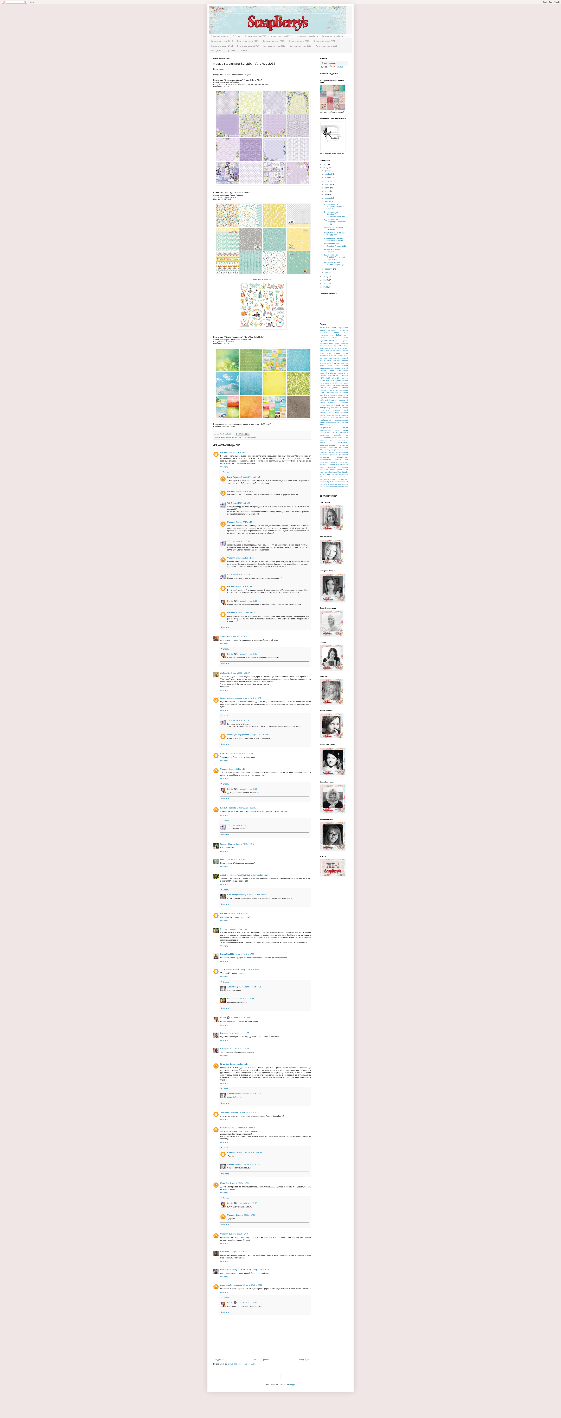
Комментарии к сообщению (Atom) (242, 1364)
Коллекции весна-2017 (255, 36)
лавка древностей (327, 383)
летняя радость (326, 385)
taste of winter (325, 487)
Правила (231, 51)
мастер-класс (335, 390)
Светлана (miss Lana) (236, 895)
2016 (325, 168)
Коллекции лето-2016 (332, 36)
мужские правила (327, 398)
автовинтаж (324, 328)
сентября (329, 181)
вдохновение (328, 340)
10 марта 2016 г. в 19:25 (239, 1033)
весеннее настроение (329, 343)
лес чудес (238, 437)
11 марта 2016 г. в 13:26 (251, 1164)
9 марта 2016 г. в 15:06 (238, 769)
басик (322, 337)
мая (326, 195)
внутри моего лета (333, 348)
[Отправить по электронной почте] (237, 434)
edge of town (325, 474)
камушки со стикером (338, 375)
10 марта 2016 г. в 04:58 (237, 929)
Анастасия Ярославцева (231, 1285)
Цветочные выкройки (328, 462)
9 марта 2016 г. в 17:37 (240, 720)
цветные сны (341, 460)
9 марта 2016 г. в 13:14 (240, 637)
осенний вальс (326, 412)
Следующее (219, 1360)
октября (328, 177)
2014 (325, 280)
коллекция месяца (329, 378)
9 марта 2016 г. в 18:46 (245, 844)
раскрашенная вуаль (338, 425)
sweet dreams (342, 484)
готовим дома (341, 353)
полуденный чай (341, 417)
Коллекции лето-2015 (299, 41)
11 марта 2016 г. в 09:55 (252, 1153)
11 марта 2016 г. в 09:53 (259, 735)
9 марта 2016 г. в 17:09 (240, 503)
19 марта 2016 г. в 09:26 (252, 1285)
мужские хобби (342, 398)
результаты (325, 427)
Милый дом (324, 395)
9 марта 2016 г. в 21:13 (240, 575)
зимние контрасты (335, 368)
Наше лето (334, 400)
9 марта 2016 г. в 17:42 (245, 558)
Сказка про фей (336, 437)
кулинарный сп (326, 380)
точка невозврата (341, 452)
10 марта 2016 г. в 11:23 (247, 601)
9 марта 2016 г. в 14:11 (252, 698)
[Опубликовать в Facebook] (245, 434)
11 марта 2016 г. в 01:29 (249, 1112)
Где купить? (216, 51)
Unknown (224, 452)
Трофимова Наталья (229, 1112)
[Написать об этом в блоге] (240, 434)
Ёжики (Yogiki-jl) (227, 954)
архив (332, 335)
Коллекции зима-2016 (247, 41)
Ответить (224, 467)
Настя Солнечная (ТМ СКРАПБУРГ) (235, 1270)
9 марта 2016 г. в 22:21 (245, 586)
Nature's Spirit (325, 482)
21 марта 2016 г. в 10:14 (247, 1303)
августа (328, 184)
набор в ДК (324, 400)
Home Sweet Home (334, 477)
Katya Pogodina (233, 477)
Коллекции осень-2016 (307, 36)
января (328, 272)
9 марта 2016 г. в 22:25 (260, 875)
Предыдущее (304, 1360)
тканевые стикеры (327, 452)
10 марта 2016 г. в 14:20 (246, 613)
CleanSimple (342, 472)
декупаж (340, 355)
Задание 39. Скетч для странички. (333, 228)
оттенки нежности (341, 412)
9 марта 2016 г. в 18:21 (246, 808)
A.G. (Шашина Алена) (229, 970)
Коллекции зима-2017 (281, 36)
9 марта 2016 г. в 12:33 (238, 452)
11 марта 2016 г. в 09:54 (245, 1128)
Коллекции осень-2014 (222, 46)
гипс (329, 353)
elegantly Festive (338, 474)
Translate (339, 67)
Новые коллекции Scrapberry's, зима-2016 (335, 245)
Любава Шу (225, 673)
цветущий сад (333, 465)
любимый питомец (340, 385)
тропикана (324, 455)
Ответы (226, 472)
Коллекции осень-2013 (274, 46)
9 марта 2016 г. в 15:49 (245, 491)
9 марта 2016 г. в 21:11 (240, 825)
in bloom (345, 477)
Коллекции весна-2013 (300, 46)
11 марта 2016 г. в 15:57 (247, 1203)
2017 (325, 164)
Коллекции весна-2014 (248, 46)
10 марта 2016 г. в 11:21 (247, 654)
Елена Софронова (228, 808)
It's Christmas (324, 479)
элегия (332, 470)
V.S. (228, 503)
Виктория (224, 1033)
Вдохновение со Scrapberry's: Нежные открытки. (334, 207)
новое (322, 405)
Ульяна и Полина (227, 844)
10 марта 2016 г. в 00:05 (239, 914)
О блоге (236, 36)
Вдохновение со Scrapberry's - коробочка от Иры (335, 222)
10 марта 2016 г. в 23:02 (251, 1093)
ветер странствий (335, 346)
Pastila (230, 601)
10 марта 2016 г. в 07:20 (244, 954)
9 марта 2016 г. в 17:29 (245, 522)
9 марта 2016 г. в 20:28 (235, 859)
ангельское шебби (329, 333)
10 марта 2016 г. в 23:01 (251, 987)
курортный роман (340, 380)
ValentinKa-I (225, 637)
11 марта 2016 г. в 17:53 (245, 1215)
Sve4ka (223, 929)
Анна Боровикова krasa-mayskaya (235, 875)
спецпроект (342, 442)
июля (327, 188)
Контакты (243, 51)
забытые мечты (325, 363)
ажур (334, 328)
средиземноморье (327, 445)
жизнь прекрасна (227, 437)
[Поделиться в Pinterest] (248, 434)
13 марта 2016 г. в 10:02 (261, 1270)
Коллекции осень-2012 (326, 46)
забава (345, 361)
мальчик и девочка (329, 388)
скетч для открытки (333, 440)
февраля (329, 269)
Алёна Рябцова (234, 987)
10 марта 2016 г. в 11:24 (240, 1018)
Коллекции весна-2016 (222, 41)
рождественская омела (330, 430)
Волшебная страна (333, 351)
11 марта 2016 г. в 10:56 (244, 999)
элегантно (324, 470)
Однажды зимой (340, 410)
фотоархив (324, 457)
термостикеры (342, 450)
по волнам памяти (333, 415)
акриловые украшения (338, 330)
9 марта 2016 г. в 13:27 (240, 673)
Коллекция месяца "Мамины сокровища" (334, 264)
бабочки (339, 335)
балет (345, 335)
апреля (328, 198)
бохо (346, 337)
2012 (325, 287)
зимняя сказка (334, 370)
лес (336, 383)
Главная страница (219, 36)
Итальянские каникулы (335, 373)
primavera (323, 484)
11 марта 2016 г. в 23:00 (239, 1252)
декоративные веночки (328, 355)
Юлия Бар (224, 1064)
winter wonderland (336, 487)
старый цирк (332, 447)
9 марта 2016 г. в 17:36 (240, 541)
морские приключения (339, 395)
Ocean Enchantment (340, 482)
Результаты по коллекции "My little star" (335, 234)
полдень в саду (327, 418)
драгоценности (334, 358)
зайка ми (344, 363)
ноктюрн (335, 408)
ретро (345, 427)
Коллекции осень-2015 (273, 41)
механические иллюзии (337, 393)
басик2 (334, 337)
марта (327, 201)
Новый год (330, 405)
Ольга (223, 859)
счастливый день (249, 437)
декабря (328, 171)
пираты (322, 415)
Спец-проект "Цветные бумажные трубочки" (334, 239)
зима (322, 365)
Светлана (224, 1252)
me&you (333, 479)
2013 (325, 284)
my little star (343, 479)
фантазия (333, 455)
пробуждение (325, 420)
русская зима (325, 433)
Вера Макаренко (227, 1128)
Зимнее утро (332, 365)
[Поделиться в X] (242, 434)
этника (339, 469)
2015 (325, 277)
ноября (328, 174)
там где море (330, 450)
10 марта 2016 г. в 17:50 (256, 895)
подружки (344, 415)
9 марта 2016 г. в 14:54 (250, 477)
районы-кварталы (332, 422)
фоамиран (343, 455)
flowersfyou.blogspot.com (231, 698)
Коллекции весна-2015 (324, 41)
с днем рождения (339, 433)
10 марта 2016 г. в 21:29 (240, 1064)
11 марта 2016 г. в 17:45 (238, 1234)
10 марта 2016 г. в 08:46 (249, 970)
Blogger (292, 1385)
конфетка (344, 378)
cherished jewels (331, 472)
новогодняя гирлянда (338, 402)
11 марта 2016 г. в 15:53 (239, 1183)
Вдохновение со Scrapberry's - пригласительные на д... (335, 214)
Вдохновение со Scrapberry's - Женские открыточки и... (334, 257)
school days (332, 484)
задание (336, 363)
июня (327, 191)
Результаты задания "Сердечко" (332, 250)
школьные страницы (338, 467)
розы (345, 430)
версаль (345, 341)
